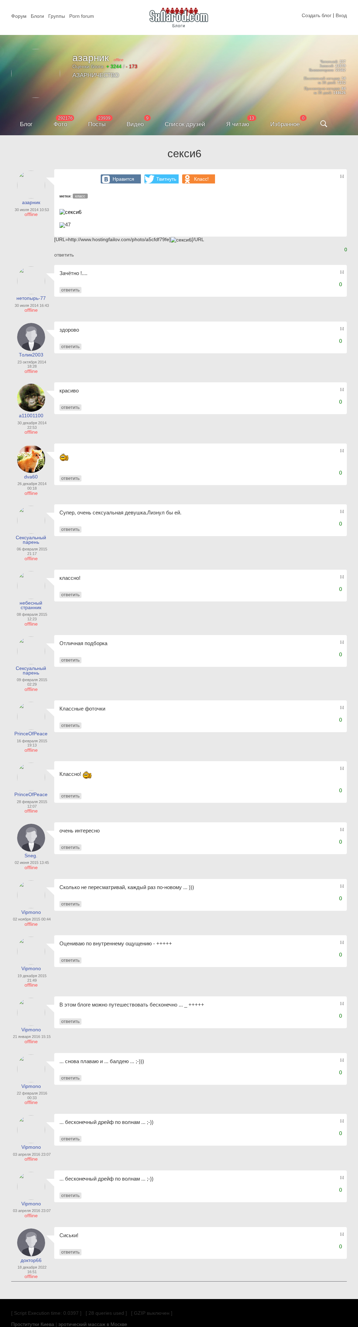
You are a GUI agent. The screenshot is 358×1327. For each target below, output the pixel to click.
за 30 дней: (327, 82)
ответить (64, 255)
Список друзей (185, 124)
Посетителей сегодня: (322, 78)
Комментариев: (321, 70)
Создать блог (316, 15)
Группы (56, 16)
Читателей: (329, 61)
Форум (19, 16)
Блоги (37, 16)
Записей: (327, 66)
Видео (135, 124)
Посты (97, 124)
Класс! (201, 179)
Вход (341, 15)
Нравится (123, 179)
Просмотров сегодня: (322, 88)
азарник (90, 57)
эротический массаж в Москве (92, 1324)
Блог (26, 124)
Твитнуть (166, 179)
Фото (60, 124)
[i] (342, 176)
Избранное (285, 124)
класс (80, 196)
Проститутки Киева (32, 1324)
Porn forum (81, 16)
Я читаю (237, 124)
